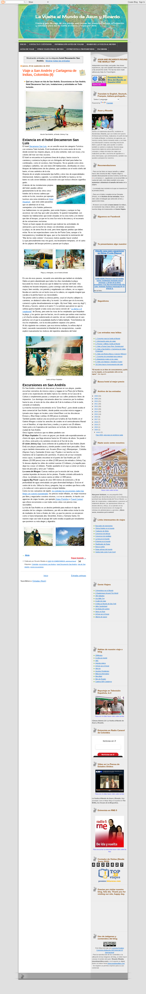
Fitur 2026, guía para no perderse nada (109, 435)
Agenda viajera (100, 663)
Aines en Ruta (100, 611)
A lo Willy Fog (100, 598)
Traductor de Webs (102, 531)
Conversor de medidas (103, 536)
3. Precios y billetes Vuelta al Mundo (107, 344)
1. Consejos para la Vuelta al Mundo (107, 338)
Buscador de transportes (104, 526)
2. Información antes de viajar (105, 341)
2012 (96, 406)
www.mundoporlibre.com (116, 963)
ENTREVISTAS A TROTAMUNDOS (80, 49)
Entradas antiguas (78, 576)
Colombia (35, 564)
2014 (96, 411)
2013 (96, 409)
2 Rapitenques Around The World (106, 593)
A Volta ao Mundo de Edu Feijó (105, 604)
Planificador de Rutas (102, 544)
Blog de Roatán (100, 679)
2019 (96, 424)
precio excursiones (37, 567)
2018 (96, 422)
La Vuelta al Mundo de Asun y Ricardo (78, 16)
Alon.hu (98, 668)
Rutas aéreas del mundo (103, 549)
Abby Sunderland (101, 606)
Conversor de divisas (102, 533)
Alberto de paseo (101, 617)
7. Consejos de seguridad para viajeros (108, 356)
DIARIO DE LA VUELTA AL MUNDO (101, 44)
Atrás (27, 555)
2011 (96, 404)
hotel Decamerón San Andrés (67, 564)
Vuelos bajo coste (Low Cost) (105, 552)
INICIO (23, 44)
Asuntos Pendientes (102, 671)
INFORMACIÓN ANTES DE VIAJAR (69, 44)
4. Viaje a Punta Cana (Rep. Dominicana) (109, 346)
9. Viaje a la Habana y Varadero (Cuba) (108, 362)
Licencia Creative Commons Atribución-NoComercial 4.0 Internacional (110, 950)
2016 (96, 417)
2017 (96, 419)
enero (98, 432)
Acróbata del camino (102, 609)
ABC (97, 660)
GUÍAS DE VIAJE (27, 49)
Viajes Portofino (62, 499)
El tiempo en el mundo (102, 541)
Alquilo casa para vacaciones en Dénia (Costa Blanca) (109, 252)
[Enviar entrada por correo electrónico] (79, 561)
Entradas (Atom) (39, 581)
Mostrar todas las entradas (58, 61)
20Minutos (99, 655)
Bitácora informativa (102, 674)
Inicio (46, 576)
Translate (109, 103)
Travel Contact (77, 499)
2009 (96, 399)
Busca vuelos (100, 547)
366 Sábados (100, 596)
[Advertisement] (105, 567)
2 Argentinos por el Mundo (104, 590)
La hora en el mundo (102, 539)
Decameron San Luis (38, 146)
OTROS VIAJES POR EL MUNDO (50, 49)
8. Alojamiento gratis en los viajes (106, 359)
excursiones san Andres (47, 564)
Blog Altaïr (98, 676)
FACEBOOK (102, 49)
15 (82, 72)
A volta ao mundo (101, 658)
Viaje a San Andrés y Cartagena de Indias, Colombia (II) (49, 73)
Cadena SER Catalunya (103, 681)
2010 (96, 401)
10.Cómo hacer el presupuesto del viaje (109, 364)
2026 (96, 430)
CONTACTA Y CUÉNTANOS (40, 44)
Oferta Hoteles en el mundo (104, 528)
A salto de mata (100, 601)
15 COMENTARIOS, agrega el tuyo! (63, 561)
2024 (96, 427)
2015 (96, 414)
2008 (96, 396)
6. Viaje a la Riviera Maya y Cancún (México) (110, 354)
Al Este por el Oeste (102, 614)
